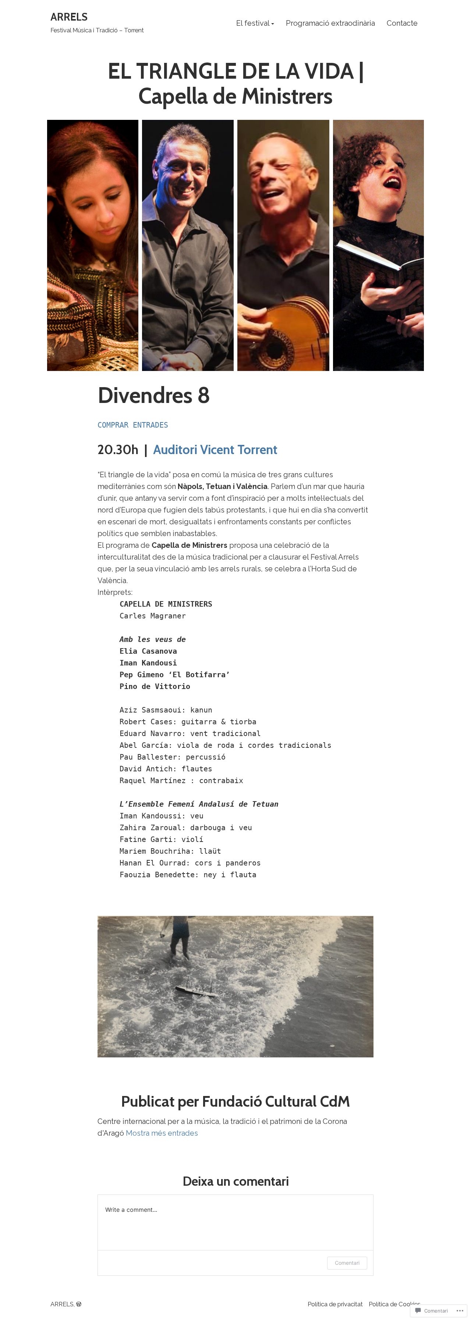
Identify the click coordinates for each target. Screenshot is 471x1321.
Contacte (402, 23)
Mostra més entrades (162, 1133)
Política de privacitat (335, 1304)
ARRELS (69, 16)
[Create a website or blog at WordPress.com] (78, 1304)
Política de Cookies (395, 1304)
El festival (253, 23)
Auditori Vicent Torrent (215, 449)
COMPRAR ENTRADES (133, 425)
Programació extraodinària (330, 23)
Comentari (347, 1263)
